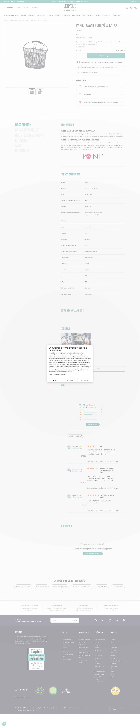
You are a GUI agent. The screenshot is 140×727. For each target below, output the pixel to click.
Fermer (54, 380)
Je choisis (70, 380)
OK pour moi (85, 380)
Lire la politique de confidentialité (57, 374)
